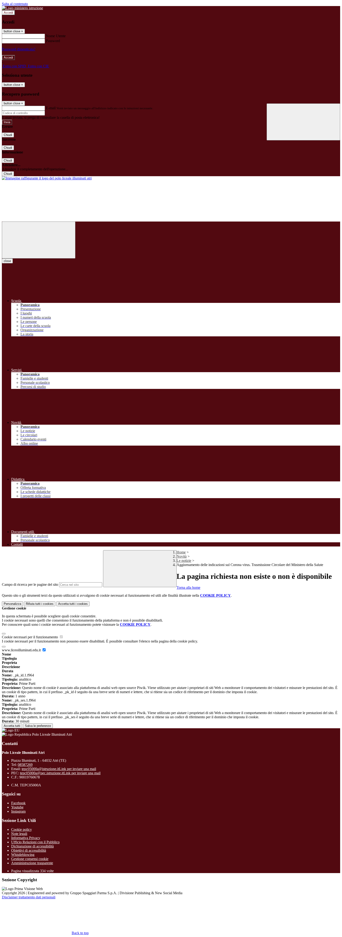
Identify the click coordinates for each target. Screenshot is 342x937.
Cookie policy (21, 829)
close (7, 261)
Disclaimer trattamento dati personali (28, 897)
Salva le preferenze (38, 726)
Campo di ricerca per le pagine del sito (30, 584)
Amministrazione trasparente (32, 863)
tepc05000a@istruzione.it (59, 769)
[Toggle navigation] (38, 240)
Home (181, 552)
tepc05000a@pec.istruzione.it (60, 773)
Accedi (8, 12)
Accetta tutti (73, 604)
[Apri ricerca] (303, 121)
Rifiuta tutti (40, 604)
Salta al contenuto (15, 4)
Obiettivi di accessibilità (28, 850)
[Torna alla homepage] (47, 178)
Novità (182, 556)
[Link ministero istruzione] (22, 8)
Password (53, 41)
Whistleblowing (22, 855)
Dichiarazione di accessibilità (32, 846)
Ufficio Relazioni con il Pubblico (35, 842)
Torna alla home (188, 587)
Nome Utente (56, 36)
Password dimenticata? (18, 49)
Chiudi (8, 135)
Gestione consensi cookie (29, 859)
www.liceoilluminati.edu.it (22, 650)
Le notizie (184, 561)
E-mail (51, 108)
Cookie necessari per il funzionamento (30, 637)
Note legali (19, 834)
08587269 (25, 765)
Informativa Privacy (25, 838)
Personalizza (12, 604)
